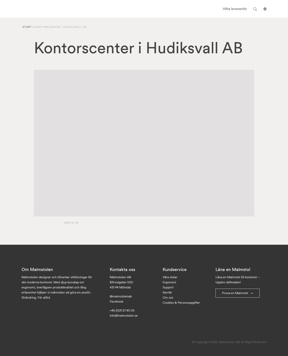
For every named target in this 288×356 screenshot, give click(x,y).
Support (168, 287)
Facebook (116, 301)
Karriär (167, 292)
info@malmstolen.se (124, 315)
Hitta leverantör (235, 8)
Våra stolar (170, 277)
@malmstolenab (121, 296)
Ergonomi (169, 282)
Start (27, 27)
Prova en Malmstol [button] (235, 293)
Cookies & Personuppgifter (181, 302)
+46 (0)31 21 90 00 (122, 310)
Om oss (168, 297)
